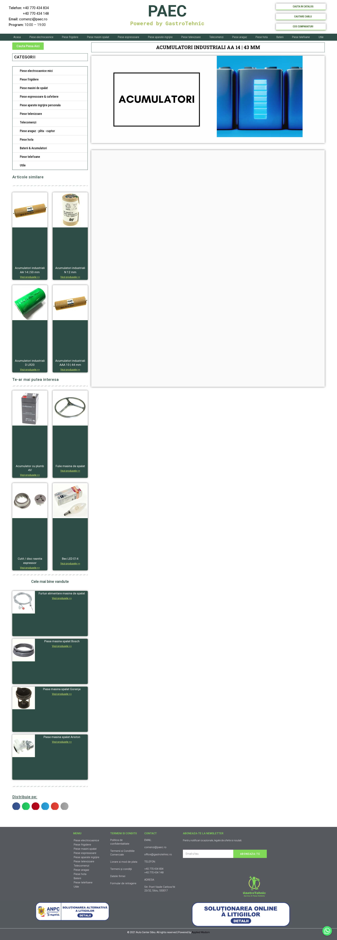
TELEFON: (150, 861)
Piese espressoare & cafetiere (39, 96)
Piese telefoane (301, 37)
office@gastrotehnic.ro (158, 854)
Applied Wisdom (201, 932)
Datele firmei (117, 876)
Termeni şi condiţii (121, 869)
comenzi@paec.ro (33, 19)
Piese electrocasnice (41, 37)
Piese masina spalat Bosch (62, 641)
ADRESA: (149, 879)
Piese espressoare (128, 37)
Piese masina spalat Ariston (62, 737)
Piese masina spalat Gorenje (62, 689)
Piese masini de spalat (34, 88)
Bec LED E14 (70, 558)
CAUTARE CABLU (303, 16)
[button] (28, 46)
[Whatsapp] (327, 931)
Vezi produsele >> (30, 277)
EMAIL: (148, 840)
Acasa (17, 37)
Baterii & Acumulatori (33, 148)
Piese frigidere (70, 37)
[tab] (50, 71)
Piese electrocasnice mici (36, 71)
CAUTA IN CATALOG (303, 6)
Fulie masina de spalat (70, 466)
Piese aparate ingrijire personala (40, 105)
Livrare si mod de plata (123, 861)
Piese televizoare (191, 37)
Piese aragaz (239, 37)
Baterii (279, 37)
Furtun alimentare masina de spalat (62, 593)
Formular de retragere (123, 883)
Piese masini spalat (98, 37)
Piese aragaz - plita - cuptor (37, 131)
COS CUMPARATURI (303, 26)
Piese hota (262, 37)
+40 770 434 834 (36, 8)
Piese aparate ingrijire (160, 37)
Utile (321, 37)
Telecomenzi (216, 37)
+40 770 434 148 (29, 13)
